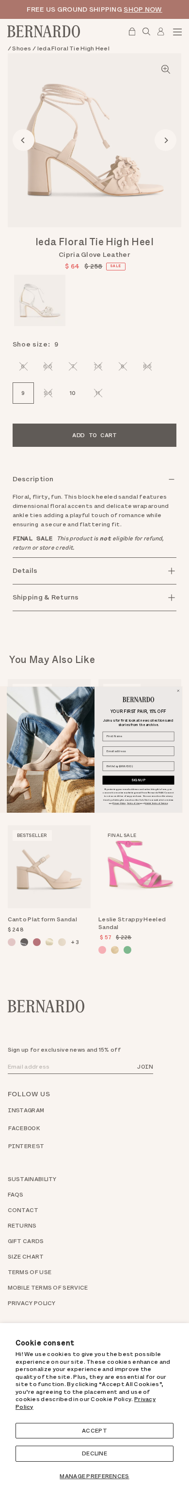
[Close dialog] (178, 690)
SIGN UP (138, 780)
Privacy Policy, (119, 803)
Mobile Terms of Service (156, 803)
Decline (94, 1453)
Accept (94, 1430)
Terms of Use (133, 803)
